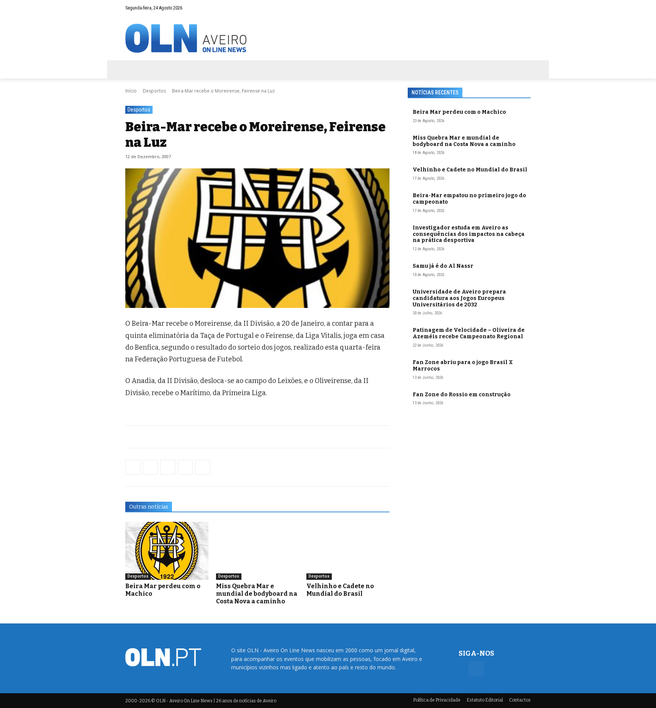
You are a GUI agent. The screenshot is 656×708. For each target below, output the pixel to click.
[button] (510, 8)
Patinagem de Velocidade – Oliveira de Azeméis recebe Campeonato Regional (469, 333)
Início (131, 91)
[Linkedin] (185, 467)
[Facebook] (525, 8)
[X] (167, 467)
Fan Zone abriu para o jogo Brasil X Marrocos (463, 365)
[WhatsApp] (150, 467)
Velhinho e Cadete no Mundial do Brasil (340, 589)
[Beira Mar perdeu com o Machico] (166, 551)
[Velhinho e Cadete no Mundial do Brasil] (348, 551)
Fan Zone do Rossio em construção (462, 394)
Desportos (154, 91)
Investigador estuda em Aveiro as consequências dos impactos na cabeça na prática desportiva (469, 234)
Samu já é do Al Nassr (443, 266)
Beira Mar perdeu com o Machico (459, 112)
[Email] (202, 467)
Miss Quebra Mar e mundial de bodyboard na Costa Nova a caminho (256, 593)
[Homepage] (328, 38)
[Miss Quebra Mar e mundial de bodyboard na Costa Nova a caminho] (257, 551)
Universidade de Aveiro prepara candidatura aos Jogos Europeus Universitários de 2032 (459, 298)
